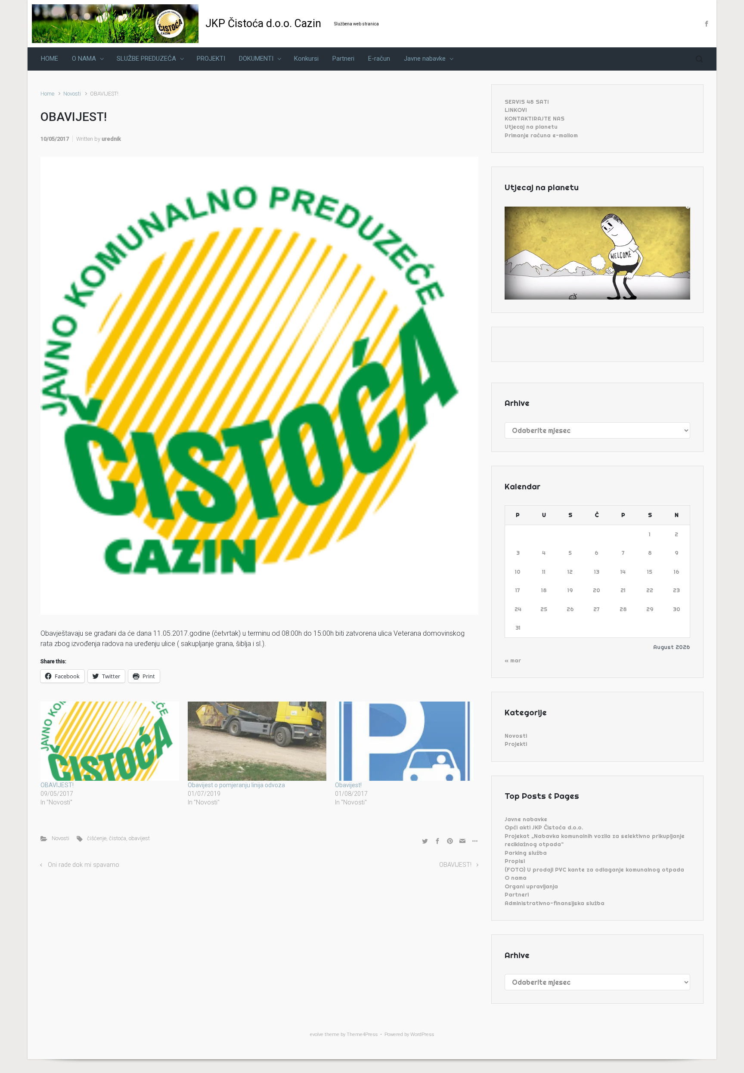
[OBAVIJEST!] (109, 741)
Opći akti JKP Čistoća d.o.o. (544, 827)
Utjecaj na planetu (531, 126)
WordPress (422, 1034)
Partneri (343, 58)
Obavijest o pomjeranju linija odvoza (236, 785)
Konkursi (306, 58)
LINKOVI (516, 109)
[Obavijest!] (404, 741)
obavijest (139, 838)
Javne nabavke (425, 58)
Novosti (72, 93)
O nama (516, 877)
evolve (316, 1034)
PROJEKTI (211, 58)
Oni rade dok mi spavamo (83, 865)
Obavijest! (348, 785)
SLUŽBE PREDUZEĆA (146, 58)
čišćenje (96, 838)
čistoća (117, 838)
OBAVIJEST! (57, 785)
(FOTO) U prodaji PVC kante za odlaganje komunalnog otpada (594, 869)
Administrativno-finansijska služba (554, 903)
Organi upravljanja (531, 886)
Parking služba (526, 852)
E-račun (379, 58)
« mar (513, 660)
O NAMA (84, 58)
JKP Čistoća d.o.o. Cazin (263, 23)
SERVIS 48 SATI (527, 101)
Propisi (515, 860)
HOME (49, 58)
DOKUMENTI (256, 58)
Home (47, 93)
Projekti (516, 743)
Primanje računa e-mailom (541, 135)
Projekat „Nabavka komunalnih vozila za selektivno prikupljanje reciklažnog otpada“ (595, 840)
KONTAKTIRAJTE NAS (534, 118)
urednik (111, 139)
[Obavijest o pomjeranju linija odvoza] (257, 741)
